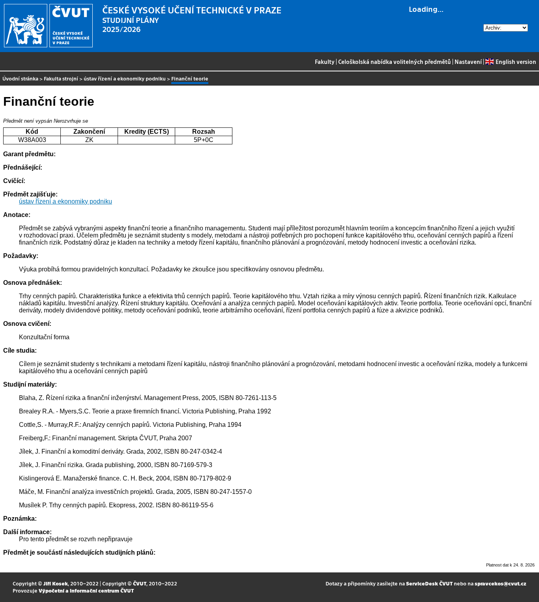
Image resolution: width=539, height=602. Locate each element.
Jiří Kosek (55, 583)
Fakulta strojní (61, 78)
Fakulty (325, 61)
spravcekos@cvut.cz (500, 583)
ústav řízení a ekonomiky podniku (125, 78)
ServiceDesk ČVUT (429, 583)
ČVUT (139, 583)
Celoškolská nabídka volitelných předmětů (394, 61)
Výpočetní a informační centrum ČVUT (86, 590)
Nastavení (468, 61)
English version (516, 61)
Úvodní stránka (20, 78)
